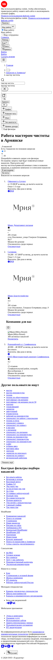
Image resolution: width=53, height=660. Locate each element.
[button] (4, 52)
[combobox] (13, 83)
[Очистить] (4, 89)
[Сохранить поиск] (3, 96)
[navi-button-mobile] (3, 60)
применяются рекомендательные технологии (22, 633)
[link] (5, 46)
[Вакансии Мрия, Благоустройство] (29, 279)
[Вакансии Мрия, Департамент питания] (29, 208)
